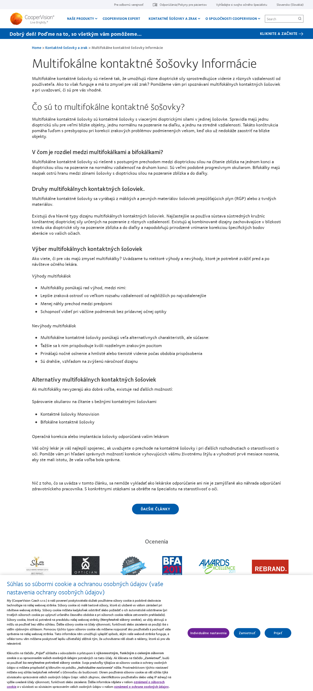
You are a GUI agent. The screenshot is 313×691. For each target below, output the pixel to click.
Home (36, 47)
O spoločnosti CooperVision (231, 18)
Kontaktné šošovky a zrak (173, 18)
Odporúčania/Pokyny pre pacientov (183, 4)
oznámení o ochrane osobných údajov (141, 686)
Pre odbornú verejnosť (129, 4)
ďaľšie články (155, 509)
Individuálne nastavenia (208, 633)
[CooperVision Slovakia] (34, 18)
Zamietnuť (247, 633)
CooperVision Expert (121, 18)
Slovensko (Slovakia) (290, 4)
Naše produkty (80, 18)
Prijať (278, 633)
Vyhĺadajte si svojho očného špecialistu (241, 4)
